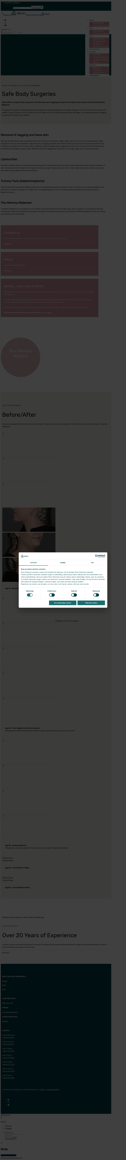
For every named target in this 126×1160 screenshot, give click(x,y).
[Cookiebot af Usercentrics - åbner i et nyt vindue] (96, 556)
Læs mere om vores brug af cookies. (70, 582)
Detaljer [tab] (63, 562)
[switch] (52, 595)
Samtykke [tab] (33, 562)
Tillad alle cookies (91, 603)
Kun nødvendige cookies (62, 603)
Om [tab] (92, 562)
